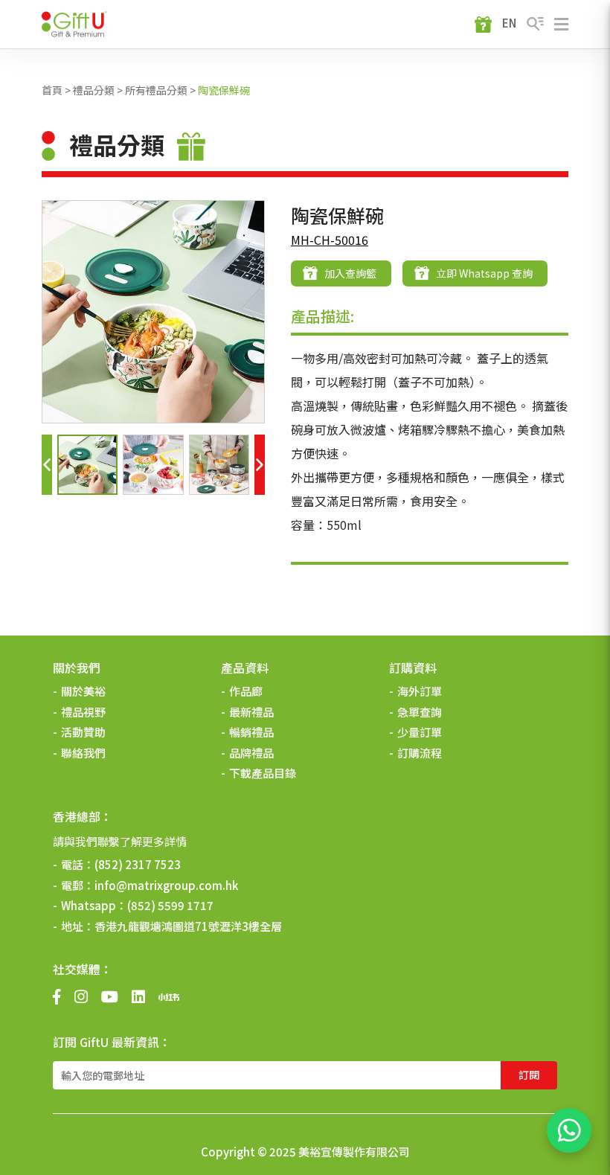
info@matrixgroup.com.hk (166, 885)
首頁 (52, 90)
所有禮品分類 (156, 90)
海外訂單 (419, 691)
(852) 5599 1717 (170, 905)
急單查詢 (419, 712)
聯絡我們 (83, 753)
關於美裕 (83, 691)
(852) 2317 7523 (137, 864)
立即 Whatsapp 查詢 (484, 273)
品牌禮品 (251, 753)
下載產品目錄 (262, 773)
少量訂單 (419, 732)
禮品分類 (94, 90)
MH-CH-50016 (329, 240)
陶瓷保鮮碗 (224, 90)
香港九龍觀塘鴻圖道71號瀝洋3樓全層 (188, 926)
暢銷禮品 (251, 732)
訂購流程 (419, 753)
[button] (47, 465)
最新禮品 (251, 712)
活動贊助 (83, 732)
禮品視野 (83, 712)
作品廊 (246, 691)
